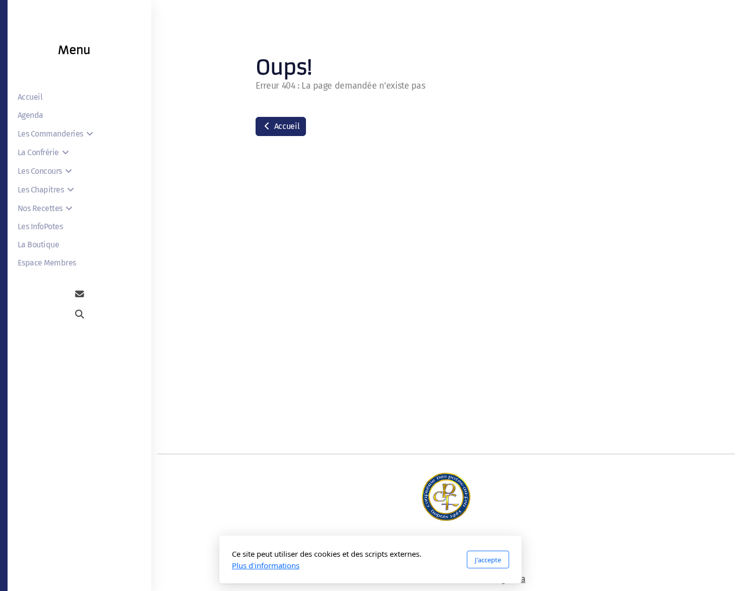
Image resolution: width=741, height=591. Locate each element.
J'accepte (488, 559)
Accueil (285, 126)
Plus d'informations (265, 565)
